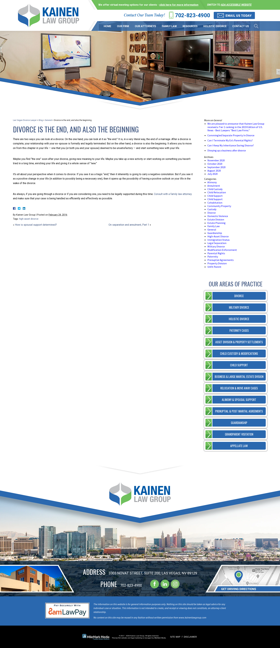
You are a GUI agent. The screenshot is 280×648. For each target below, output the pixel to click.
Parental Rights (216, 253)
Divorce (211, 212)
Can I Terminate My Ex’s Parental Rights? (230, 140)
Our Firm (123, 26)
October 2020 (214, 163)
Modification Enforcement (222, 249)
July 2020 (212, 173)
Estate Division (215, 219)
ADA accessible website (236, 4)
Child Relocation (216, 192)
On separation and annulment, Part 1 (129, 224)
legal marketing (136, 638)
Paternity (212, 256)
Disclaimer (190, 637)
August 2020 (214, 170)
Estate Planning (216, 223)
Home (107, 26)
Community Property (219, 206)
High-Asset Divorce (218, 236)
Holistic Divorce (215, 26)
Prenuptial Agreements (220, 260)
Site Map (175, 637)
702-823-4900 (192, 15)
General (48, 120)
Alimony (212, 182)
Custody (211, 209)
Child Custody (214, 189)
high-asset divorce (28, 219)
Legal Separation (216, 243)
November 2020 (216, 160)
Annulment (213, 185)
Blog (41, 120)
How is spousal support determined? (36, 224)
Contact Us (240, 26)
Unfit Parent (214, 266)
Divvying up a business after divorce (226, 150)
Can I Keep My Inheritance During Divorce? (230, 145)
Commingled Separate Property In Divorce (230, 135)
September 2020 (216, 167)
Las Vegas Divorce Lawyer (25, 120)
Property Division (217, 263)
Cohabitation (214, 202)
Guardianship (214, 233)
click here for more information (178, 4)
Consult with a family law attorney (173, 194)
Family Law (169, 26)
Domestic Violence (217, 216)
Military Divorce (216, 246)
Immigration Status (218, 239)
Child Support (215, 195)
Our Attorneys (145, 26)
